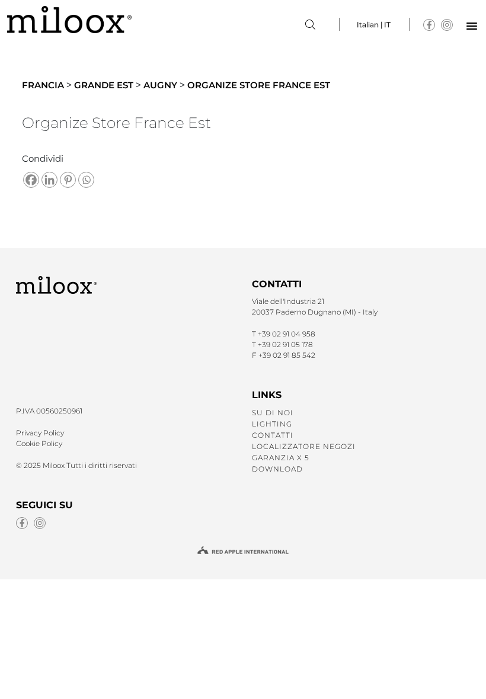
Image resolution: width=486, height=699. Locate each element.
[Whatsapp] (86, 180)
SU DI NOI (272, 412)
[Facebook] (31, 180)
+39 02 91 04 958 (286, 333)
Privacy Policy (40, 432)
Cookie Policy (39, 443)
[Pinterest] (68, 180)
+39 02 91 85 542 (286, 355)
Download (277, 468)
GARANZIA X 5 (280, 457)
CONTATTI (272, 435)
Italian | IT (374, 24)
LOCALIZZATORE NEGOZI (304, 446)
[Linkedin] (49, 180)
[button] (471, 27)
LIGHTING (272, 423)
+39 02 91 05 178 (285, 344)
